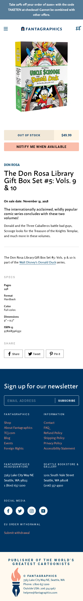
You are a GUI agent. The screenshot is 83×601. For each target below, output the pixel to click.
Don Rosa (12, 165)
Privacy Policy (53, 443)
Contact (49, 423)
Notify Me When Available (42, 146)
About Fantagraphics (18, 428)
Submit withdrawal (17, 533)
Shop (7, 423)
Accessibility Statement (59, 448)
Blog (7, 438)
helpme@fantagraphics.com (40, 592)
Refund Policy (53, 433)
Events (8, 443)
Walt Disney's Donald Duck (37, 262)
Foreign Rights (14, 448)
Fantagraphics (42, 576)
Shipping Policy (54, 438)
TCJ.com (9, 433)
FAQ (46, 428)
